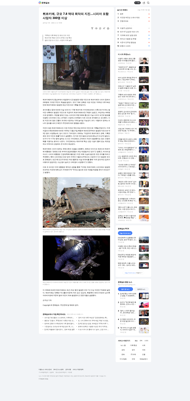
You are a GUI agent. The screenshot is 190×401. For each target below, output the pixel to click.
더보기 (133, 273)
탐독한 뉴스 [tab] (141, 289)
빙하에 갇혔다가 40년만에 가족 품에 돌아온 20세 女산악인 (59, 323)
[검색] (148, 3)
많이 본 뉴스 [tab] (125, 289)
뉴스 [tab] (136, 340)
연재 (133, 359)
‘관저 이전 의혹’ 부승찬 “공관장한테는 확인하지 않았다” (93, 318)
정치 (133, 350)
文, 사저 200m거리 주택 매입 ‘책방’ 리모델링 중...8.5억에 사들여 (93, 320)
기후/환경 (133, 345)
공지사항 (68, 369)
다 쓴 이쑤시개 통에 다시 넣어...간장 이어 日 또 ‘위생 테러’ (93, 329)
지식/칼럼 (123, 359)
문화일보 (45, 3)
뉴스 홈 (123, 345)
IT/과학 (133, 354)
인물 (143, 354)
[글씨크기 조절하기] (104, 28)
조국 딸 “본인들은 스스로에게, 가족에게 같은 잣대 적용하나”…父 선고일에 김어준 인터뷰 (59, 318)
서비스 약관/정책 (78, 369)
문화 (123, 354)
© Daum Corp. (43, 379)
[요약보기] (92, 28)
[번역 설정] (100, 28)
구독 (138, 3)
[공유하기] (144, 3)
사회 (143, 345)
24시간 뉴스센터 (58, 369)
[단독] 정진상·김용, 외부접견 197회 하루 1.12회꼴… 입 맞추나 (93, 323)
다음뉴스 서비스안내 (45, 369)
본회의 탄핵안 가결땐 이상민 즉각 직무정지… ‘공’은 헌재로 (93, 326)
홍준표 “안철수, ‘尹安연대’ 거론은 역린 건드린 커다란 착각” (59, 320)
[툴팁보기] (149, 10)
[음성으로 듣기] (96, 28)
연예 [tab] (141, 340)
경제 (123, 350)
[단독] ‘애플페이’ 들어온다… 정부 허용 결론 (59, 329)
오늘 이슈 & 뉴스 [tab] (125, 233)
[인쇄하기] (108, 28)
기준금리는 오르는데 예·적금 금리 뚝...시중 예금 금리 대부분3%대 (59, 326)
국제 (143, 350)
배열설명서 (144, 359)
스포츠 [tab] (146, 340)
